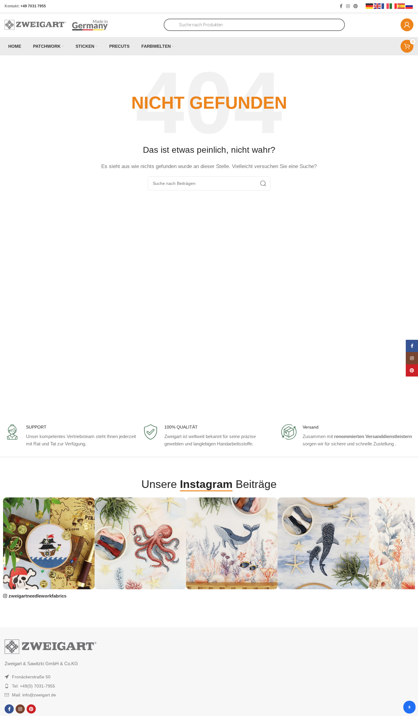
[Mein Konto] (406, 25)
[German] (370, 6)
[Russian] (409, 6)
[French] (386, 6)
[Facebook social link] (341, 6)
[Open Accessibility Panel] (409, 707)
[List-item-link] (60, 676)
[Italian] (393, 6)
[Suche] (263, 183)
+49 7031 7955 (33, 6)
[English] (378, 6)
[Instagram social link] (348, 6)
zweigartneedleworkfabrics (37, 595)
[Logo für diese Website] (35, 24)
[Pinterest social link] (356, 6)
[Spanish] (401, 6)
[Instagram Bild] (49, 543)
